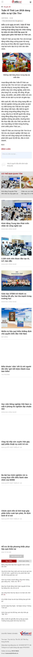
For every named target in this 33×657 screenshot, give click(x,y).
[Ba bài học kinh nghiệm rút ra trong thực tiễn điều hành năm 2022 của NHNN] (16, 462)
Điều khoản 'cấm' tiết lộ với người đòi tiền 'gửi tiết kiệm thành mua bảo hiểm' (16, 369)
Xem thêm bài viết (16, 556)
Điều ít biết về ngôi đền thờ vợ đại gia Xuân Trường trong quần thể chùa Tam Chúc (14, 620)
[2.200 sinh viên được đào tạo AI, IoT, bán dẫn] (16, 245)
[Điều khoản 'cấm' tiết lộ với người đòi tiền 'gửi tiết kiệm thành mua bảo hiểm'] (16, 353)
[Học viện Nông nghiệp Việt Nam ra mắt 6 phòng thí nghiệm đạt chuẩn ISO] (16, 391)
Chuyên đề (7, 7)
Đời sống (4, 337)
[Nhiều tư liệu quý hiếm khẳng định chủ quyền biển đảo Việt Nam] (16, 318)
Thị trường (5, 374)
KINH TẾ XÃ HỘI (6, 552)
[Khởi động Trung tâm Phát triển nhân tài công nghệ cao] (10, 182)
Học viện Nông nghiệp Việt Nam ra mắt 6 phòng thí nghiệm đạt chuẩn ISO (16, 406)
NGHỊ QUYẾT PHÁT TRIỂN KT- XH (11, 447)
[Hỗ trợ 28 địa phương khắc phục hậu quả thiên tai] (16, 533)
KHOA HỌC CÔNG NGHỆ (8, 229)
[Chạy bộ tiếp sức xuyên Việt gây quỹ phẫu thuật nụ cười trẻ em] (16, 428)
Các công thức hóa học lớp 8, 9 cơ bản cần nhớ (15, 593)
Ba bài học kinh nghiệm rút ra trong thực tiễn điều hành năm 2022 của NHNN (14, 477)
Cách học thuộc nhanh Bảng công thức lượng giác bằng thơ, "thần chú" (15, 580)
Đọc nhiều (9, 561)
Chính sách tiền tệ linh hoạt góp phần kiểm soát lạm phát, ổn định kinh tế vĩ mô (16, 513)
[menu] (2, 2)
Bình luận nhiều (24, 561)
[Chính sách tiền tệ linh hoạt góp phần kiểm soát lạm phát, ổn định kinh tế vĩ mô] (16, 498)
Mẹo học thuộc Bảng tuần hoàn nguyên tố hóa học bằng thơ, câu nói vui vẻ (15, 587)
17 (20, 581)
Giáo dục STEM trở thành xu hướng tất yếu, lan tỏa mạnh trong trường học (16, 296)
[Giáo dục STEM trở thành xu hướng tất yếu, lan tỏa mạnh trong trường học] (16, 280)
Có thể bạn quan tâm (11, 174)
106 (4, 594)
